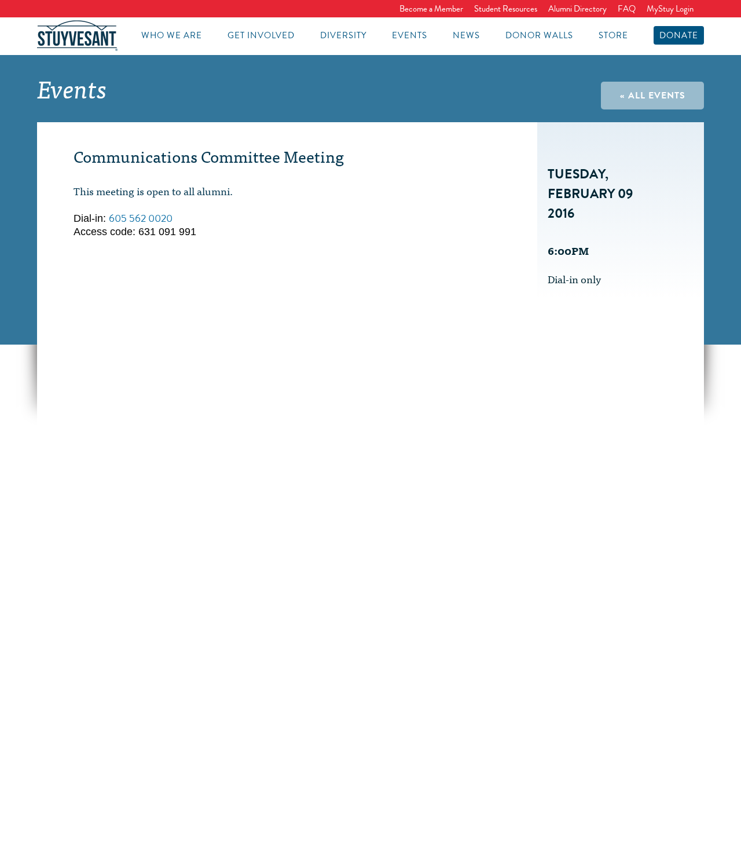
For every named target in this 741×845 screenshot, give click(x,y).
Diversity (343, 35)
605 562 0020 (141, 218)
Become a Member (431, 8)
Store (613, 35)
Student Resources (505, 8)
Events (409, 35)
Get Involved (261, 35)
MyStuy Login (670, 8)
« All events (652, 96)
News (466, 35)
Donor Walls (539, 35)
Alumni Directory (577, 8)
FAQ (627, 8)
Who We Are (171, 35)
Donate (678, 35)
